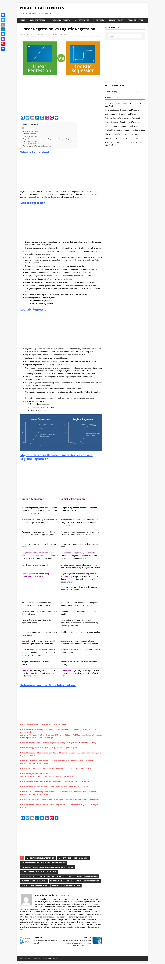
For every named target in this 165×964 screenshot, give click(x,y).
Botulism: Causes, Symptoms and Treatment (122, 110)
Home (22, 20)
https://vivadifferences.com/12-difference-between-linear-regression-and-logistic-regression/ (59, 799)
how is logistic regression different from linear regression (47, 867)
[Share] (2, 48)
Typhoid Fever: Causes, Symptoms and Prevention (125, 130)
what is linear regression (61, 881)
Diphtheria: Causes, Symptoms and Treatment (123, 126)
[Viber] (2, 39)
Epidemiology (60, 34)
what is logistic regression (87, 881)
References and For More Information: (37, 146)
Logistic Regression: (30, 136)
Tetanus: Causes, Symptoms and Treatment (122, 118)
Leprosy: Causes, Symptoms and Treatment (122, 138)
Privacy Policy (116, 20)
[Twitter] (2, 19)
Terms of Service (135, 20)
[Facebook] (2, 15)
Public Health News (61, 20)
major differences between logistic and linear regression (46, 876)
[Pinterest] (2, 43)
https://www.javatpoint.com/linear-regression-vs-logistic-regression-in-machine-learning (58, 742)
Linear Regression (32, 141)
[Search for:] (125, 36)
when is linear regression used (35, 885)
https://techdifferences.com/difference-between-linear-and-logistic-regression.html (55, 768)
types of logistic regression (34, 881)
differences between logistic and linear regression (44, 863)
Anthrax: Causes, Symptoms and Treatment (122, 114)
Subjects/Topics (37, 20)
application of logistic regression (73, 858)
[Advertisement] (61, 97)
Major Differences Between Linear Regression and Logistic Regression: (49, 139)
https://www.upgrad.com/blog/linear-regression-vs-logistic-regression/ (50, 748)
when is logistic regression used (66, 885)
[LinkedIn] (2, 29)
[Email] (2, 24)
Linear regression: (29, 134)
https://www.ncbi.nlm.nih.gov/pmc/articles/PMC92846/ (43, 724)
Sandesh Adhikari (44, 34)
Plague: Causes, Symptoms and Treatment (122, 134)
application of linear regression (40, 858)
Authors (100, 20)
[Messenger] (2, 34)
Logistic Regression (33, 143)
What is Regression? (30, 131)
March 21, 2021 (29, 34)
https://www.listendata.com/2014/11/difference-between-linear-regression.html (54, 786)
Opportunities (82, 20)
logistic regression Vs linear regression (39, 872)
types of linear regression (86, 876)
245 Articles (65, 895)
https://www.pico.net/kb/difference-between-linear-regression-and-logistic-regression (56, 781)
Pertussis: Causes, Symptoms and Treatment (123, 122)
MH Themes (53, 958)
